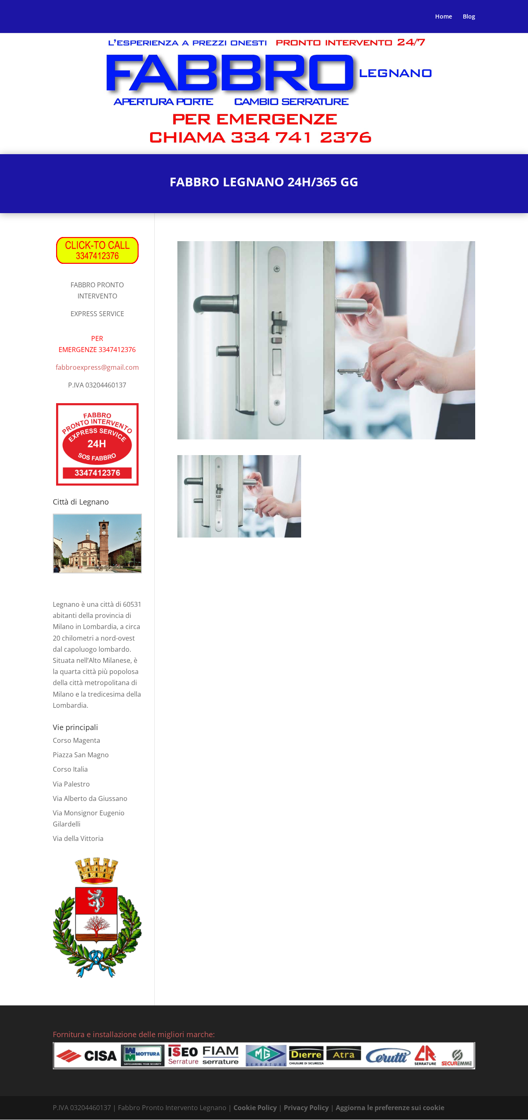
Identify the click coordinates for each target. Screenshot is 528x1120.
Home (443, 17)
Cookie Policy (255, 1107)
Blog (469, 17)
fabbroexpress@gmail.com (97, 367)
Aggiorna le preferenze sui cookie (390, 1107)
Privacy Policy (306, 1107)
